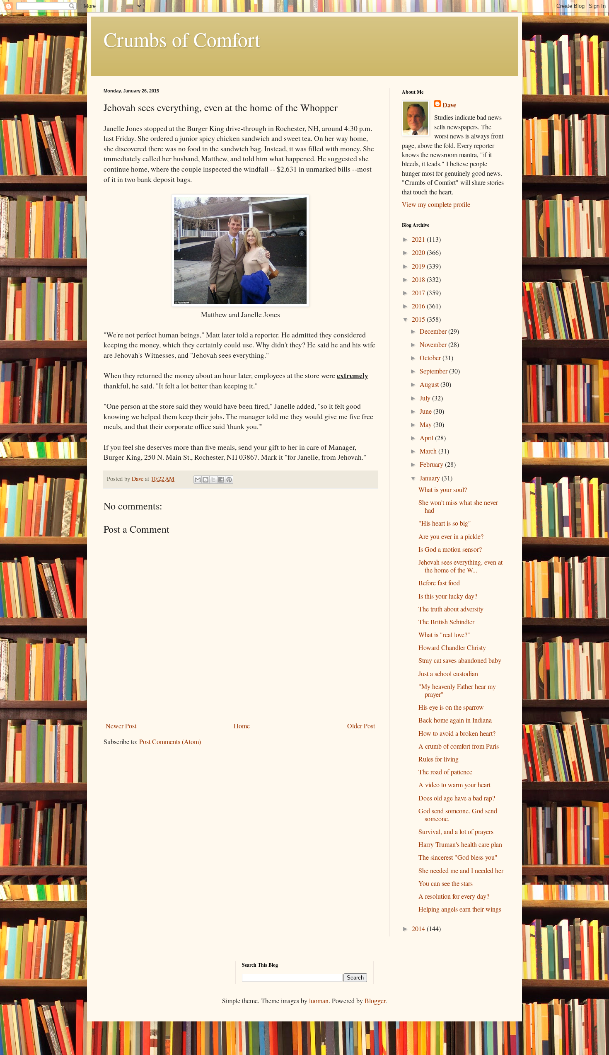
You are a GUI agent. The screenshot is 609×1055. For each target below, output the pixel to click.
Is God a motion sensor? (450, 549)
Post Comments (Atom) (170, 741)
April (427, 437)
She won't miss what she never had (458, 506)
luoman (319, 1000)
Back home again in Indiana (455, 719)
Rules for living (438, 758)
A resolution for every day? (453, 896)
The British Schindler (446, 621)
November (434, 344)
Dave (449, 104)
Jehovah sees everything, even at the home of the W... (460, 566)
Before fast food (439, 582)
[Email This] (197, 479)
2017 (419, 292)
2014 (419, 928)
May (426, 424)
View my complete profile (436, 204)
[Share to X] (213, 479)
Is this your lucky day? (447, 596)
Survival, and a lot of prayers (455, 831)
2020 (419, 252)
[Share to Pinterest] (229, 479)
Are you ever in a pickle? (450, 536)
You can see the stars (445, 883)
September (434, 370)
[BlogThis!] (205, 479)
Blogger (375, 1000)
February (432, 464)
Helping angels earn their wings (459, 909)
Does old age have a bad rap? (456, 797)
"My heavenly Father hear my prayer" (457, 690)
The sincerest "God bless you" (458, 857)
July (426, 397)
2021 (419, 239)
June (426, 411)
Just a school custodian (448, 673)
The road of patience (445, 771)
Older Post (361, 725)
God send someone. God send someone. (457, 814)
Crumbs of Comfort (182, 39)
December (434, 331)
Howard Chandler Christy (452, 647)
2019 (419, 266)
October (431, 357)
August (430, 384)
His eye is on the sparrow (451, 707)
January (431, 477)
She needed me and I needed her (460, 870)
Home (242, 725)
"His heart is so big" (444, 523)
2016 (419, 305)
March (429, 450)
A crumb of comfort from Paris (458, 746)
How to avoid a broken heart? (456, 733)
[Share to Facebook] (221, 479)
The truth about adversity (450, 608)
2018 (419, 279)
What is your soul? (442, 489)
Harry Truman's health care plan (460, 844)
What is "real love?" (444, 634)
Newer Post (121, 725)
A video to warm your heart (454, 784)
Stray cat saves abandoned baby (459, 660)
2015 (419, 319)
